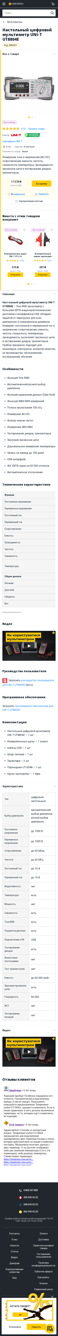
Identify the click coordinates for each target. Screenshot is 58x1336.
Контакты (14, 1233)
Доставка (43, 1239)
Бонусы (44, 1283)
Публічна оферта (44, 1271)
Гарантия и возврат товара (43, 1247)
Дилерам (14, 1263)
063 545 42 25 (31, 1211)
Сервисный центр (43, 1289)
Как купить (43, 1277)
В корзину (41, 183)
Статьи (14, 1251)
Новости (14, 1245)
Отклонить (15, 1327)
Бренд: (6, 135)
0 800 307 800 (31, 1190)
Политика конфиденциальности (43, 1264)
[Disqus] (29, 1125)
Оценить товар (36, 128)
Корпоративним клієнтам (31, 201)
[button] (29, 117)
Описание (8, 294)
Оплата (44, 1233)
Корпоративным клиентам (14, 1270)
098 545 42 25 (31, 1204)
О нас (14, 1239)
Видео (6, 1030)
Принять (36, 1327)
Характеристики (12, 786)
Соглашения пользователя (43, 1255)
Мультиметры (14, 22)
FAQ (14, 1278)
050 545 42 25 (31, 1197)
